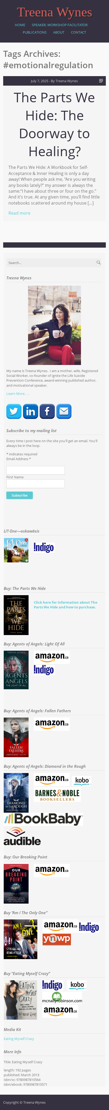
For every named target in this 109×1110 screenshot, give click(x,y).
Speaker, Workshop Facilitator (60, 24)
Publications (35, 32)
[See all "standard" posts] (101, 81)
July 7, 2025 (39, 80)
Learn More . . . (17, 393)
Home (20, 24)
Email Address (18, 458)
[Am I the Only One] (60, 931)
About (58, 32)
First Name (15, 477)
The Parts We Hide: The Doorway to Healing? (54, 124)
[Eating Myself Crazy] (52, 989)
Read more (19, 213)
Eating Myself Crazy (19, 1038)
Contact (78, 32)
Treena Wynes (54, 11)
